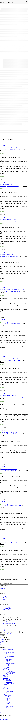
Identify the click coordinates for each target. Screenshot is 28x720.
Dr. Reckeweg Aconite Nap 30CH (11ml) (10, 433)
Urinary (5, 709)
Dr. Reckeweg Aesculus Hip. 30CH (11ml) (10, 360)
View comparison (4, 719)
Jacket (10, 633)
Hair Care (8, 690)
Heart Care (5, 676)
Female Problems (7, 669)
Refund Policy (6, 609)
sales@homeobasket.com (9, 621)
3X (6, 704)
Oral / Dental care (10, 691)
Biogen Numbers (10, 655)
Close (1, 639)
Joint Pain (5, 678)
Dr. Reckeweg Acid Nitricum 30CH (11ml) (10, 323)
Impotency (8, 680)
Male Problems (6, 679)
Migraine (5, 684)
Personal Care (6, 688)
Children (5, 657)
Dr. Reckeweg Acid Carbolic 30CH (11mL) (10, 149)
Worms (7, 667)
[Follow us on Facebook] (1, 588)
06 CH (7, 696)
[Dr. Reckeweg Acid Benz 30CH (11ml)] (14, 184)
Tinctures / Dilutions (9, 1)
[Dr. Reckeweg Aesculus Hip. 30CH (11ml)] (14, 358)
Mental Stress (9, 682)
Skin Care (8, 692)
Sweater (7, 633)
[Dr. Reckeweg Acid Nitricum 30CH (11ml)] (14, 322)
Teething (8, 664)
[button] (0, 146)
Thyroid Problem (10, 674)
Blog (4, 599)
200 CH (8, 702)
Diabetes (5, 668)
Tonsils (7, 665)
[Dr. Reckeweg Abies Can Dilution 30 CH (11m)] (14, 289)
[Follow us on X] (0, 588)
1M (7, 700)
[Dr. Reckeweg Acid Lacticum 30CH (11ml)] (14, 504)
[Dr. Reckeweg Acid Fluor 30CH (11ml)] (14, 254)
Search (2, 632)
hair (4, 675)
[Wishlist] (3, 146)
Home (1, 1)
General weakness (10, 663)
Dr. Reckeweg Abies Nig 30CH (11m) (9, 221)
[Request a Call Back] (4, 630)
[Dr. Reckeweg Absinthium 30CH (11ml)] (14, 469)
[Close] (0, 637)
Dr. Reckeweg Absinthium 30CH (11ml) (9, 470)
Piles (4, 694)
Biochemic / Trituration (8, 652)
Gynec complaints (10, 671)
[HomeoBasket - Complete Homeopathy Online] (4, 645)
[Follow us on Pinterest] (2, 588)
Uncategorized (6, 707)
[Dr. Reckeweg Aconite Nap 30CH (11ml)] (14, 432)
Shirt (13, 633)
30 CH (17, 1)
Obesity (5, 687)
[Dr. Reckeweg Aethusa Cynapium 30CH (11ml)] (14, 395)
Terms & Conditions (8, 608)
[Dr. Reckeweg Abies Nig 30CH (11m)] (14, 219)
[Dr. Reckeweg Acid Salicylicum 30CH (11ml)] (14, 540)
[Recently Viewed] (6, 630)
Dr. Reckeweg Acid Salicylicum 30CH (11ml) (11, 542)
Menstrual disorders (10, 672)
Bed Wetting (9, 659)
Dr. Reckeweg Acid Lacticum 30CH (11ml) (10, 505)
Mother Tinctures (7, 686)
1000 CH (8, 698)
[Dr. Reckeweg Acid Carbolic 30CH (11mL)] (14, 147)
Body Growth (9, 660)
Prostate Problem (10, 683)
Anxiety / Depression (8, 649)
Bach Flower (6, 651)
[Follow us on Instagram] (4, 588)
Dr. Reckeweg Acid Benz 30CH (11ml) (9, 186)
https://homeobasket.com (9, 623)
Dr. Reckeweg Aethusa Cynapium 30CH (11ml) (11, 397)
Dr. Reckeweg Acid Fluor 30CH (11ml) (9, 256)
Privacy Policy (6, 607)
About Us (5, 597)
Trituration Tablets (10, 656)
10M (7, 699)
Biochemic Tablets (10, 653)
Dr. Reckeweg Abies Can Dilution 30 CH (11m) (11, 291)
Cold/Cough (9, 661)
